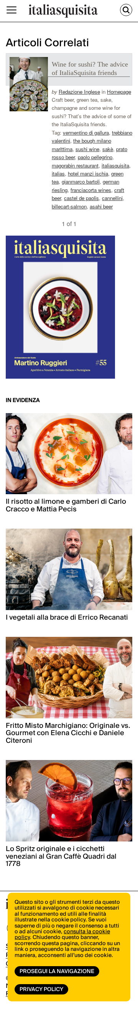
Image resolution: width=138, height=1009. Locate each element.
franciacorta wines (91, 190)
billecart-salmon (69, 206)
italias (58, 173)
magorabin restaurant (75, 165)
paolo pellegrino (95, 157)
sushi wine (87, 149)
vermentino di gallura (86, 132)
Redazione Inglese (79, 91)
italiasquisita (115, 165)
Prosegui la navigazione (57, 971)
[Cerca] (126, 10)
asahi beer (101, 206)
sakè (107, 149)
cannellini (112, 198)
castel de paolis (81, 198)
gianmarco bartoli (81, 181)
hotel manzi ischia (88, 173)
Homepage (119, 91)
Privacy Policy (41, 989)
